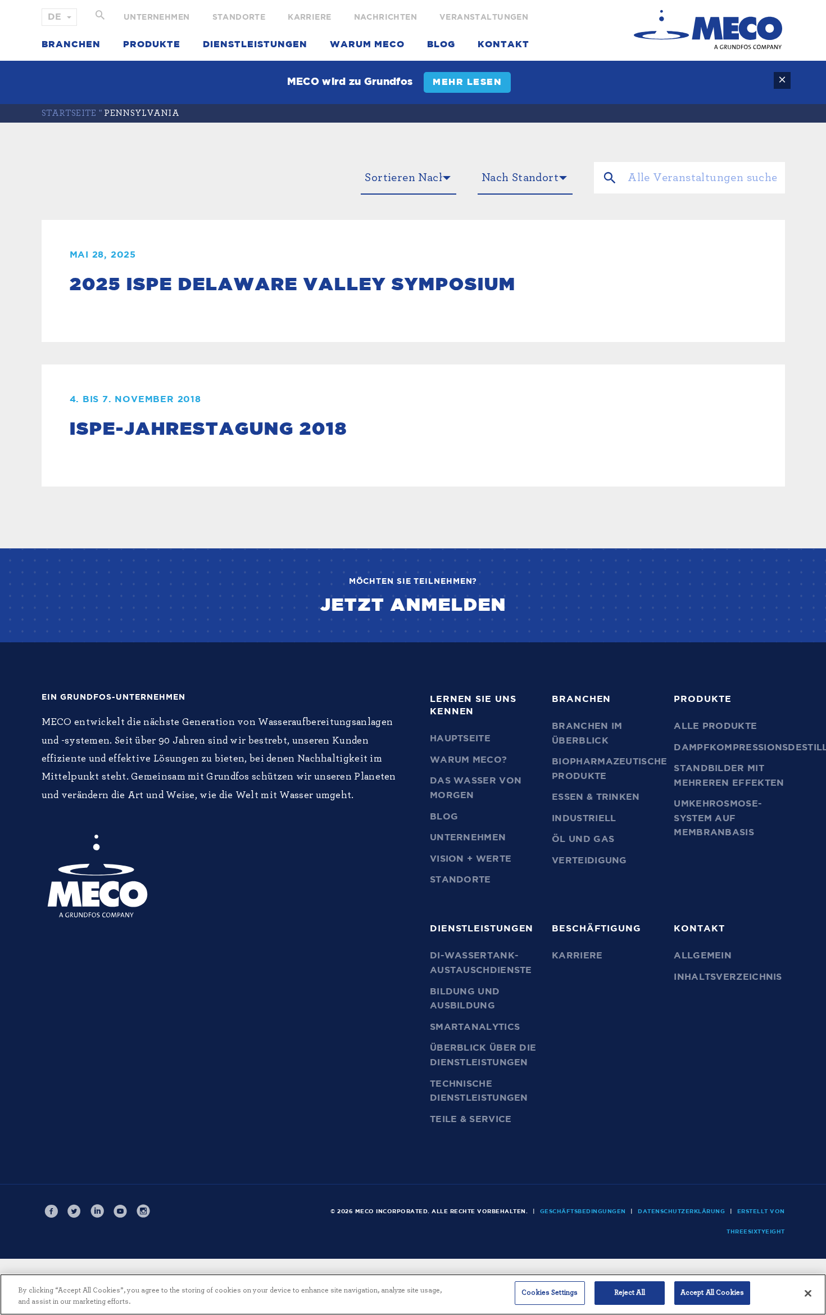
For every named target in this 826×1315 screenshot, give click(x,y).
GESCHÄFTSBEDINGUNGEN (583, 1211)
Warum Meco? (468, 759)
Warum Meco (367, 44)
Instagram (144, 1211)
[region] (413, 1294)
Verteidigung (589, 860)
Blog (441, 44)
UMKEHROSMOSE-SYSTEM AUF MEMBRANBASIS (718, 818)
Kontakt (503, 44)
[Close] (808, 1293)
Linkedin (98, 1211)
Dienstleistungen (255, 44)
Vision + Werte (470, 858)
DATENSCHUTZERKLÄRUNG (681, 1211)
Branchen (71, 44)
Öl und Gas (583, 839)
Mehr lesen (467, 82)
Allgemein (703, 955)
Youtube (121, 1211)
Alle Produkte (715, 726)
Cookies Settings (549, 1292)
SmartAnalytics (475, 1027)
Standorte (239, 17)
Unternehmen (157, 17)
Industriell (584, 818)
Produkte (151, 44)
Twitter (75, 1211)
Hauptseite (460, 738)
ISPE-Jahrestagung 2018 (208, 429)
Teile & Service (471, 1119)
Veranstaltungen (483, 17)
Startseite (69, 113)
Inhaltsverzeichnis (728, 976)
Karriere (309, 17)
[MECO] (708, 29)
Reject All (629, 1292)
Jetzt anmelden (413, 605)
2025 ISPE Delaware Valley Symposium (293, 285)
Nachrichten (385, 17)
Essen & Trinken (596, 796)
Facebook (52, 1211)
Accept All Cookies (712, 1292)
